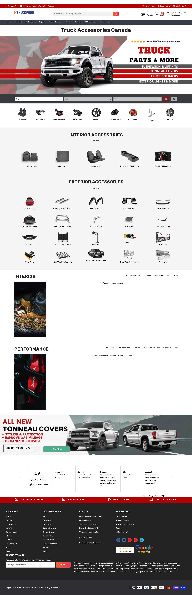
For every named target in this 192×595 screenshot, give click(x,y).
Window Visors (96, 226)
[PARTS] (170, 112)
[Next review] (171, 477)
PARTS (170, 119)
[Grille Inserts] (129, 219)
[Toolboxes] (163, 255)
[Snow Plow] (29, 255)
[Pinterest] (130, 540)
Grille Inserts (129, 226)
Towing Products (163, 226)
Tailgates (163, 244)
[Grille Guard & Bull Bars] (63, 219)
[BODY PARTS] (133, 112)
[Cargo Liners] (63, 156)
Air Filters (110, 348)
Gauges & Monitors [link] (163, 166)
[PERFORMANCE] (59, 112)
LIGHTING (77, 119)
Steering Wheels (171, 275)
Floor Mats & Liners (29, 166)
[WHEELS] (96, 112)
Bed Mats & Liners (29, 226)
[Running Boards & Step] (63, 201)
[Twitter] (142, 540)
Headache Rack (129, 208)
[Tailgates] (163, 237)
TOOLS (151, 121)
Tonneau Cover (29, 208)
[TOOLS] (151, 113)
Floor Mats (147, 275)
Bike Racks (96, 244)
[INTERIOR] (22, 112)
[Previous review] (20, 477)
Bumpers (29, 244)
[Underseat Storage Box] (129, 156)
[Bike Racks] (96, 237)
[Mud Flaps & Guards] (63, 237)
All (127, 275)
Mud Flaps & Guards (62, 244)
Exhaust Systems (124, 348)
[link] (163, 156)
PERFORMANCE (59, 119)
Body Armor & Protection (96, 260)
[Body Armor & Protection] (96, 253)
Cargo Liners (62, 166)
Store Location (149, 6)
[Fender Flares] (96, 201)
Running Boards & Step (62, 208)
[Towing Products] (163, 219)
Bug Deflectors (162, 208)
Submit (63, 565)
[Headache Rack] (129, 201)
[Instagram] (124, 540)
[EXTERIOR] (40, 112)
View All (96, 140)
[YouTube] (136, 540)
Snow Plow (29, 262)
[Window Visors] (96, 219)
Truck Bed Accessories (129, 262)
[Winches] (129, 236)
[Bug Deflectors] (163, 201)
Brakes (137, 348)
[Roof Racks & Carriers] (63, 255)
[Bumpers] (29, 237)
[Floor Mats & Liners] (29, 156)
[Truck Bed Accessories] (129, 255)
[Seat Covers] (96, 156)
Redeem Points (164, 6)
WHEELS (96, 119)
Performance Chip (170, 348)
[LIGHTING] (77, 112)
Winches (129, 243)
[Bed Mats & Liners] (29, 219)
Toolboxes (163, 262)
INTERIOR (22, 119)
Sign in (174, 12)
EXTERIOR (40, 119)
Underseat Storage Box (129, 166)
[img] (38, 477)
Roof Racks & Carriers (63, 262)
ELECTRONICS (114, 119)
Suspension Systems (151, 348)
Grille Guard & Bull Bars (62, 226)
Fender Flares (96, 208)
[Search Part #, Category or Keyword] (86, 14)
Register (182, 12)
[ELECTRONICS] (115, 112)
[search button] (116, 14)
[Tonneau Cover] (29, 201)
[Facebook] (118, 540)
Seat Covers (96, 166)
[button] (146, 13)
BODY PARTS (133, 119)
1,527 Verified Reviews (38, 480)
